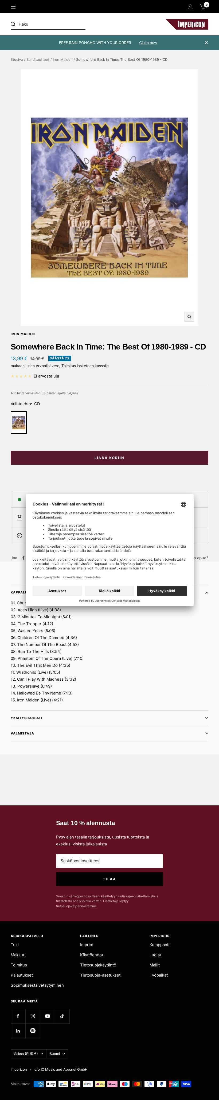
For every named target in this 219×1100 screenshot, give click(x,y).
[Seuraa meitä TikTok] (62, 1016)
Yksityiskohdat (27, 718)
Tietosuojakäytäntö (98, 964)
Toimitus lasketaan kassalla (85, 365)
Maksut (17, 954)
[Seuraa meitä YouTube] (47, 1016)
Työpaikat (159, 975)
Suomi (55, 1053)
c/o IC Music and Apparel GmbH (61, 1069)
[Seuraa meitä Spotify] (32, 1030)
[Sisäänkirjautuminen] (190, 7)
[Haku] (48, 24)
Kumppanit (160, 944)
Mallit (155, 964)
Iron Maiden (63, 59)
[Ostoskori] (203, 6)
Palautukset (22, 975)
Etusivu (17, 59)
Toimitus (19, 964)
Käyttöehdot (91, 954)
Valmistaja (22, 733)
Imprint (86, 944)
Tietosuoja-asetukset (100, 975)
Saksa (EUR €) (26, 1053)
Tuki (15, 944)
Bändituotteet (37, 59)
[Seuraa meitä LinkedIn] (18, 1030)
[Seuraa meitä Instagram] (32, 1016)
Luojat (155, 954)
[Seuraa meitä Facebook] (18, 1016)
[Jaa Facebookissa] (23, 558)
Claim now (148, 42)
